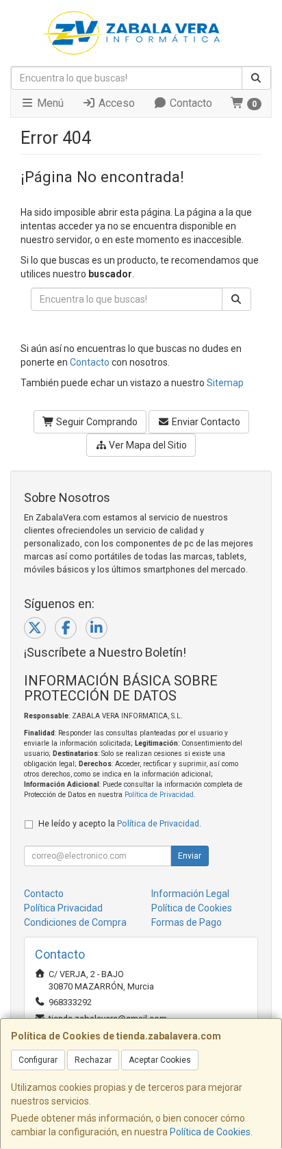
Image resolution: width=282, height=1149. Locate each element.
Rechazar (93, 1060)
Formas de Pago (186, 922)
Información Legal (190, 893)
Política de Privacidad (159, 794)
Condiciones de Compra (75, 922)
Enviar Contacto (205, 421)
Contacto (189, 103)
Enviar (189, 856)
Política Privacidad (63, 907)
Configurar (37, 1060)
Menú (49, 103)
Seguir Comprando (96, 421)
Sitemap (225, 382)
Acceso (115, 103)
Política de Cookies (210, 1131)
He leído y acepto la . (119, 823)
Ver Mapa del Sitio (147, 445)
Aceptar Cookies (160, 1060)
